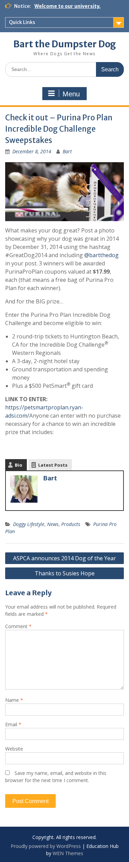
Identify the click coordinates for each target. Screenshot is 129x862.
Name (14, 700)
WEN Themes (68, 853)
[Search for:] (64, 69)
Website (14, 748)
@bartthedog (101, 255)
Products (70, 524)
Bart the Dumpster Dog (64, 44)
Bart (67, 151)
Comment (18, 626)
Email (13, 724)
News (52, 524)
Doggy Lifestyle (28, 524)
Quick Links (22, 22)
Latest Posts (52, 465)
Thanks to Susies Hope (65, 573)
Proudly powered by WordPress (46, 846)
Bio (18, 465)
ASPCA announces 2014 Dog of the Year (64, 558)
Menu (71, 94)
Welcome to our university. (67, 6)
